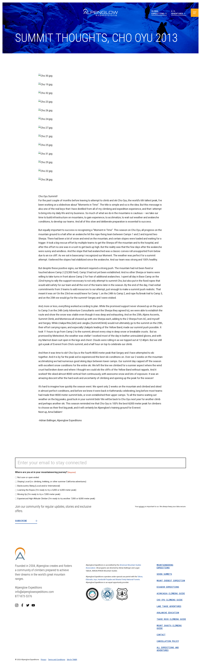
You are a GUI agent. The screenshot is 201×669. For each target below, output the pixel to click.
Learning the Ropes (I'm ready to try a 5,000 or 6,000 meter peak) (46, 490)
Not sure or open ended (28, 477)
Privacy (43, 660)
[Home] (100, 12)
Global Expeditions (158, 12)
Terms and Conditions (56, 660)
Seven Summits (164, 574)
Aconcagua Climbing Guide (171, 593)
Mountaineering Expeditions (165, 566)
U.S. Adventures (177, 12)
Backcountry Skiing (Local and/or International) (38, 486)
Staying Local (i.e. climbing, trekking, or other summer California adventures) (51, 481)
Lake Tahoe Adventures (169, 606)
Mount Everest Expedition (171, 580)
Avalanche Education (168, 612)
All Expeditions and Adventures (168, 649)
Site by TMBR (72, 660)
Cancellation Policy (168, 641)
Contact (161, 634)
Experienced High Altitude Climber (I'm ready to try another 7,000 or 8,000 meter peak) (56, 498)
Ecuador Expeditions (168, 587)
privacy (141, 507)
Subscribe (21, 520)
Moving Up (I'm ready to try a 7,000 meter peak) (38, 494)
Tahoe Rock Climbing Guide (171, 619)
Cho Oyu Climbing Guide (169, 599)
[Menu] (195, 13)
